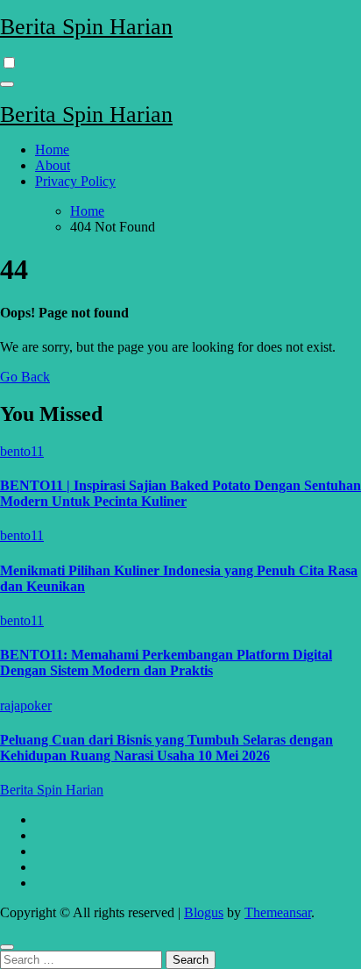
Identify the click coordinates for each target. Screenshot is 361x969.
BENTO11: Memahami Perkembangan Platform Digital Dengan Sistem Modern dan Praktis (166, 662)
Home (52, 149)
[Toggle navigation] (7, 84)
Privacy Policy (75, 181)
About (52, 165)
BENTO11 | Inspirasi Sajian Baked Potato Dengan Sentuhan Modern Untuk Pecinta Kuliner (180, 493)
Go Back (25, 376)
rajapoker (26, 705)
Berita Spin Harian (86, 26)
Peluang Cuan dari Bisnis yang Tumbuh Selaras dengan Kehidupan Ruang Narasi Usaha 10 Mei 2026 (166, 747)
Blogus (203, 912)
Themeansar (277, 912)
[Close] (7, 947)
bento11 (22, 451)
